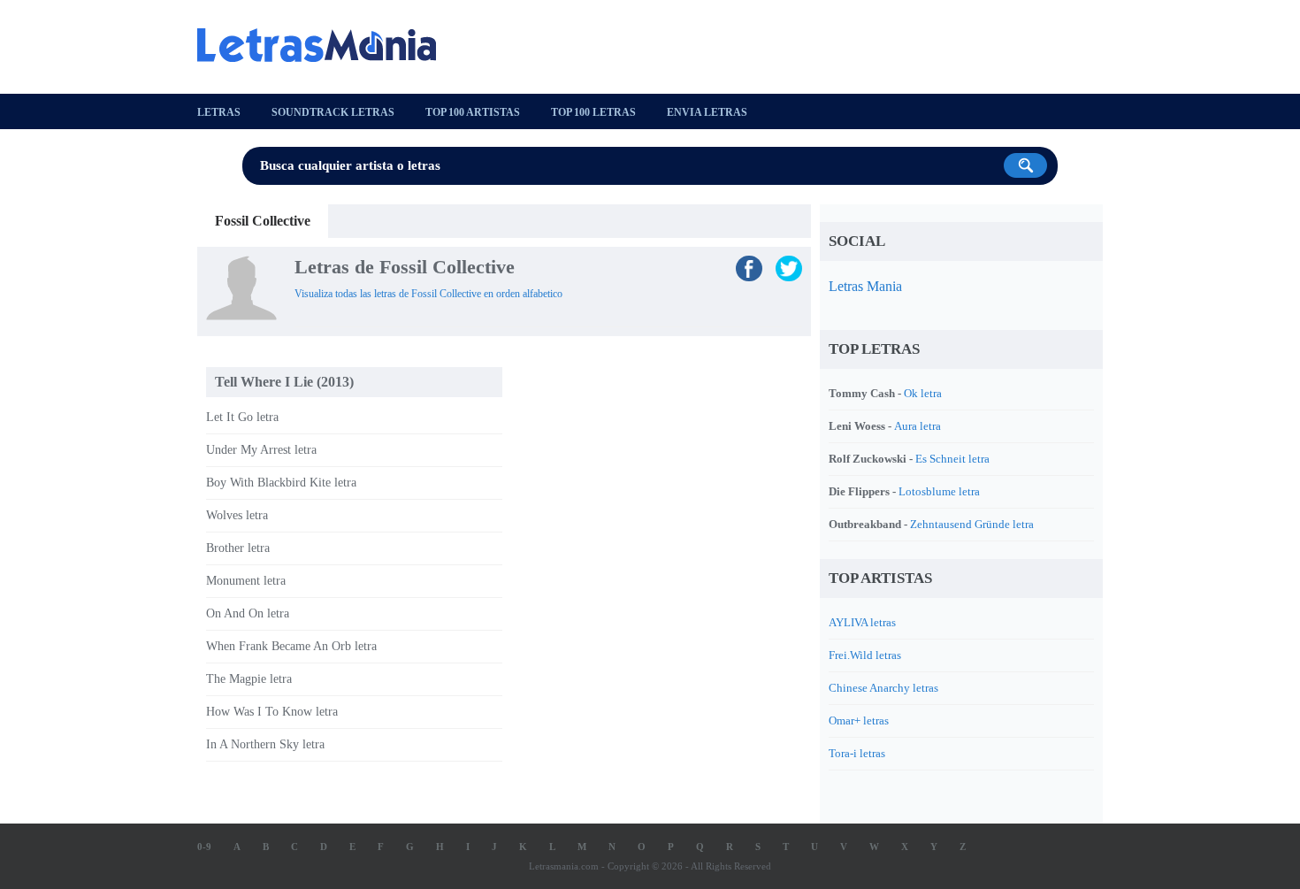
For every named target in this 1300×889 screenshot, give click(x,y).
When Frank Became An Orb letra (291, 646)
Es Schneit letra (952, 458)
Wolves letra (237, 515)
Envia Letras (707, 112)
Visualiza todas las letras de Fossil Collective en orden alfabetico (428, 293)
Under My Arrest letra (261, 449)
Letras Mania (865, 286)
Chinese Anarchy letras (883, 687)
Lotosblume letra (939, 491)
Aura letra (917, 426)
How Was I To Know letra (272, 711)
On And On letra (247, 613)
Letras (219, 112)
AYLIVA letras (862, 622)
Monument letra (246, 580)
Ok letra (923, 393)
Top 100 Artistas (472, 112)
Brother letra (238, 548)
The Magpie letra (249, 679)
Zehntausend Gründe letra (972, 524)
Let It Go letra (242, 417)
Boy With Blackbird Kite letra (281, 482)
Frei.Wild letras (865, 655)
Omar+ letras (859, 720)
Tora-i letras (857, 753)
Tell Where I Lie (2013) (284, 381)
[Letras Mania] (325, 45)
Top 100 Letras (593, 112)
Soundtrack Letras (332, 112)
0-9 (204, 846)
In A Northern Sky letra (265, 744)
